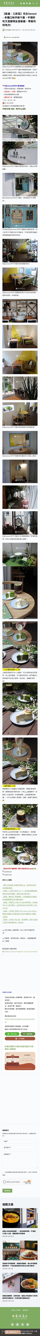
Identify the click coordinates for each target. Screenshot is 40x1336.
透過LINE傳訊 (16, 1310)
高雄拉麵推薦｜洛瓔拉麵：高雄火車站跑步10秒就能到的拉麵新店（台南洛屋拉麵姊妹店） (19, 1297)
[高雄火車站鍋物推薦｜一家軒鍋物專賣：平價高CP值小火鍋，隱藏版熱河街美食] (20, 1218)
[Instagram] (24, 3)
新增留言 (7, 1154)
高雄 (7, 880)
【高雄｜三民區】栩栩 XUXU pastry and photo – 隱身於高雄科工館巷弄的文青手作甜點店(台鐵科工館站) (19, 914)
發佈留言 (7, 1191)
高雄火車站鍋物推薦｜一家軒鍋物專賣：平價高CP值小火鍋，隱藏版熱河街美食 (19, 1232)
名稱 (6, 1141)
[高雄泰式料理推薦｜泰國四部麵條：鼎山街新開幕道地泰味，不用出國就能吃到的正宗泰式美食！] (20, 1250)
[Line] (27, 3)
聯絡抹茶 (25, 1310)
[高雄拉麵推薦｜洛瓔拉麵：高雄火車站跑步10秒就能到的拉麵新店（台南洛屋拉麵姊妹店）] (20, 1283)
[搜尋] (33, 3)
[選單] (37, 3)
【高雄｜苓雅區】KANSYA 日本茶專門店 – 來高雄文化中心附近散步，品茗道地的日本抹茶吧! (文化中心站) (19, 905)
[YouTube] (29, 3)
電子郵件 (7, 1147)
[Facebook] (21, 3)
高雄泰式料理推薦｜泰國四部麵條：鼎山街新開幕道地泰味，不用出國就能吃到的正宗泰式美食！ (19, 1264)
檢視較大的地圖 (6, 992)
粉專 (34, 868)
